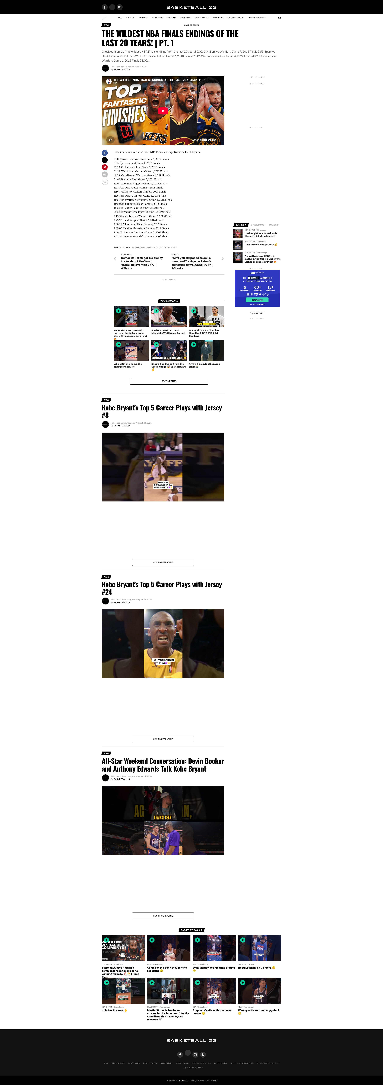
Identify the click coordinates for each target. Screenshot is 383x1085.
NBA (120, 18)
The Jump (171, 18)
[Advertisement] (169, 287)
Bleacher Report (256, 18)
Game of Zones (191, 25)
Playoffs (143, 18)
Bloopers (218, 18)
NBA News (130, 18)
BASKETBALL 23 (122, 69)
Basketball (139, 248)
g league (165, 248)
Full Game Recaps (235, 18)
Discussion (157, 18)
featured (153, 248)
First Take (185, 18)
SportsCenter (201, 18)
